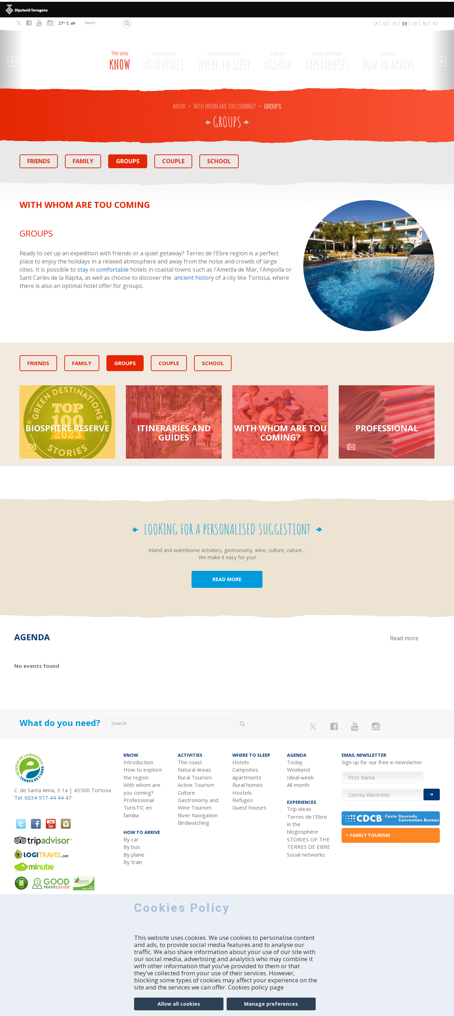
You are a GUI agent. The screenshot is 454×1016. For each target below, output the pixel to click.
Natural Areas (194, 769)
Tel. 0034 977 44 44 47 (43, 797)
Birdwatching (193, 822)
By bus (131, 846)
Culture (186, 792)
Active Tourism (196, 784)
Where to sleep (223, 61)
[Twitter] (18, 23)
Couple (173, 161)
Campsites (245, 769)
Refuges (242, 800)
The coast (190, 762)
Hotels (240, 762)
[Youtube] (39, 23)
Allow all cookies (178, 1003)
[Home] (53, 56)
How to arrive (388, 61)
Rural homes (247, 784)
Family (83, 161)
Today (295, 762)
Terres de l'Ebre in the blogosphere (307, 824)
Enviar (431, 794)
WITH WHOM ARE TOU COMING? (280, 432)
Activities (163, 61)
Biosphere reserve (67, 428)
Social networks (306, 854)
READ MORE (227, 579)
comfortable (112, 269)
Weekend (298, 769)
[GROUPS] (368, 265)
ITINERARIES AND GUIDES (174, 432)
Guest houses (249, 807)
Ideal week (300, 777)
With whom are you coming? (224, 106)
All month (298, 784)
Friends (38, 161)
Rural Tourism (195, 777)
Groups (127, 161)
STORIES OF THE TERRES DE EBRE (308, 843)
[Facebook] (28, 23)
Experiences (326, 61)
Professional (386, 428)
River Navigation (198, 815)
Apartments (246, 777)
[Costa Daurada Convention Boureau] (391, 818)
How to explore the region (142, 773)
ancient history (194, 278)
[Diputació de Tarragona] (227, 9)
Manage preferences (271, 1003)
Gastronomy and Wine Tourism (198, 803)
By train (132, 861)
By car (131, 839)
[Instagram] (49, 23)
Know (119, 61)
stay (82, 269)
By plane (133, 854)
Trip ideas (299, 808)
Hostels (242, 792)
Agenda (277, 61)
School (219, 161)
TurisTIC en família (67, 496)
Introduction (138, 762)
